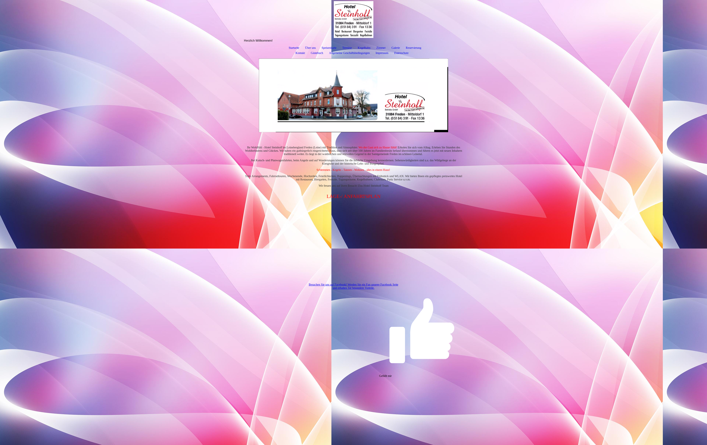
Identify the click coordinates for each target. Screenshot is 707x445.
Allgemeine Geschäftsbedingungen (349, 52)
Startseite (294, 47)
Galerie (395, 47)
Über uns (310, 47)
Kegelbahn (364, 47)
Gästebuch (317, 52)
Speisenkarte (329, 47)
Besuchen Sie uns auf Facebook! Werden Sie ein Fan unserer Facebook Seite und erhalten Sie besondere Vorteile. (353, 286)
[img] (353, 19)
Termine (347, 47)
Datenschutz (401, 52)
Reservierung (413, 47)
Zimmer (381, 47)
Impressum (382, 52)
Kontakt (300, 52)
